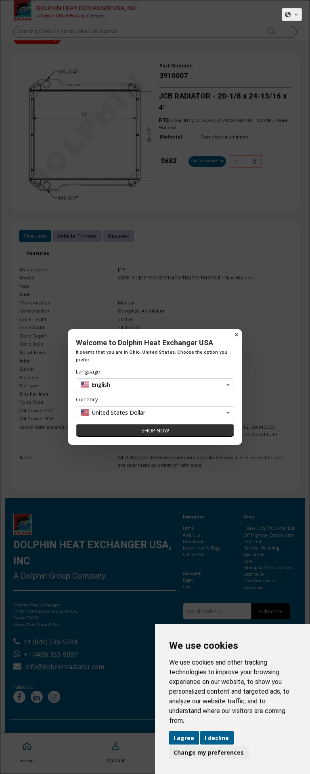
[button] (292, 14)
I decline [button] (217, 738)
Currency (87, 399)
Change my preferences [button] (209, 752)
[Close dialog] (236, 335)
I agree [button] (184, 738)
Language (88, 371)
